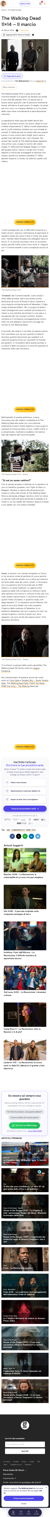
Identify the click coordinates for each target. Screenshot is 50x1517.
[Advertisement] (25, 191)
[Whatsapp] (25, 836)
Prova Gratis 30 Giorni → (15, 1470)
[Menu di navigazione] (45, 3)
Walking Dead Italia (19, 683)
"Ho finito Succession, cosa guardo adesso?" (24, 1112)
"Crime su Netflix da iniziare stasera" (24, 1118)
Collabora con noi (16, 1464)
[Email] (37, 836)
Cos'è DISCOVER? (35, 1131)
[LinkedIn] (31, 836)
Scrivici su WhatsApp (26, 1125)
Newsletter (8, 1474)
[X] (18, 836)
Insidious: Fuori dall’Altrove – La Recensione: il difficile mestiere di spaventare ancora (20, 955)
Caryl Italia (14, 680)
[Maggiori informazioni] (33, 35)
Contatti (15, 1461)
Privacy (24, 1461)
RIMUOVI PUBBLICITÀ (25, 222)
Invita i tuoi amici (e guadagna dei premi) (22, 1482)
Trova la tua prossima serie (25, 808)
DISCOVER (25, 4)
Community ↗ (9, 1478)
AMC (8, 830)
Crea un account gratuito (24, 1498)
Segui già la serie (13, 76)
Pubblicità (28, 1464)
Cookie (32, 1461)
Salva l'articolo (9, 87)
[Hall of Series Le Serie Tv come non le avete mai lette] (3, 4)
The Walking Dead (14, 10)
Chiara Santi (24, 30)
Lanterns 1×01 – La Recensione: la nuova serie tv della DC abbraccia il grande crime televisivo (24, 1065)
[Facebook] (12, 836)
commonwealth (18, 830)
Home (3, 10)
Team (5, 1464)
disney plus (30, 830)
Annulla (23, 1503)
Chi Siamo (7, 1461)
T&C (38, 1461)
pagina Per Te (41, 81)
